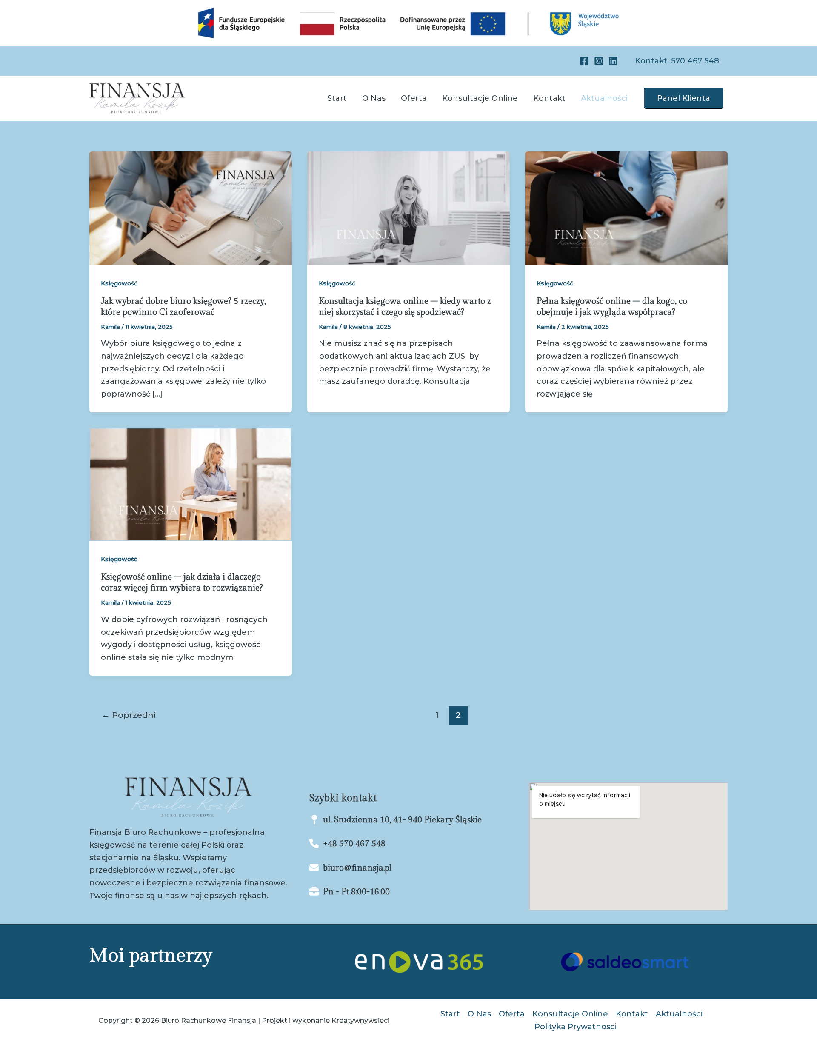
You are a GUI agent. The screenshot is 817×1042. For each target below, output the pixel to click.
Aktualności (604, 98)
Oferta (414, 98)
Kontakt (549, 98)
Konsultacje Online (480, 98)
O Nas (374, 98)
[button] (677, 61)
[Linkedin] (613, 61)
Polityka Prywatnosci (575, 1026)
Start (337, 98)
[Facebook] (584, 61)
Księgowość (119, 283)
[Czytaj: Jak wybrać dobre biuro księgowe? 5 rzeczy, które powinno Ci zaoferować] (190, 208)
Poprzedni (129, 715)
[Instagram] (598, 61)
